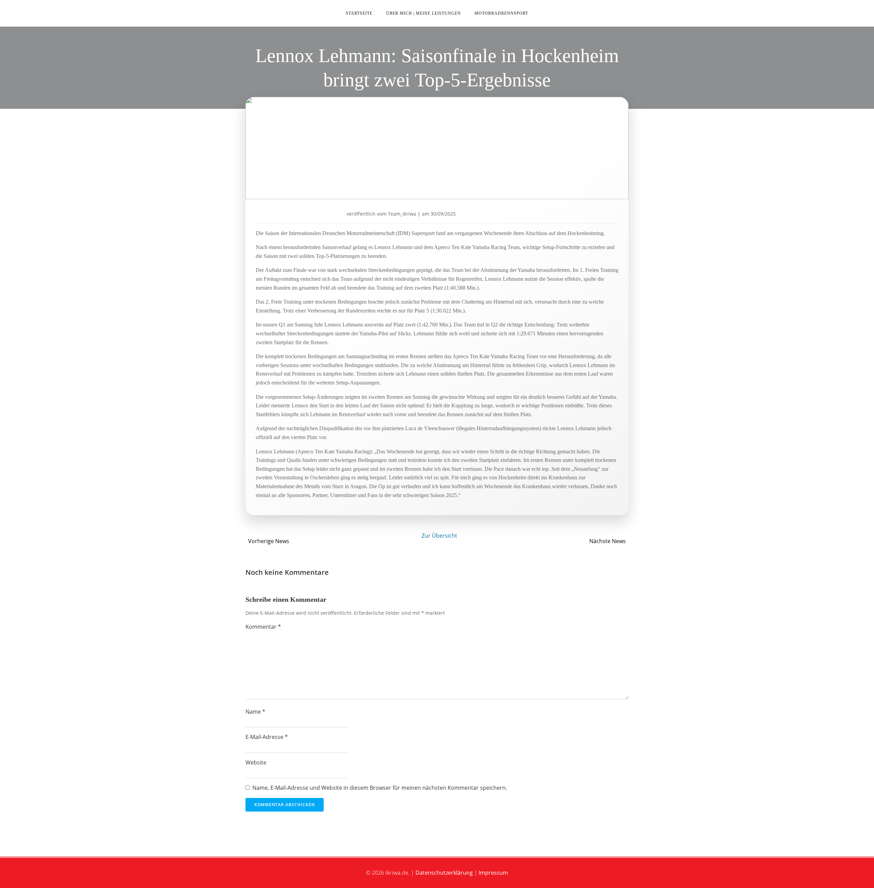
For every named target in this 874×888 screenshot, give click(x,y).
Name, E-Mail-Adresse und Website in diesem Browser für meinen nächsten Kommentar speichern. (379, 787)
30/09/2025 (443, 213)
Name (255, 711)
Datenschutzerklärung (444, 872)
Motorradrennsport (501, 13)
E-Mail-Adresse (266, 737)
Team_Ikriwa (402, 213)
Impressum (493, 872)
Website (255, 762)
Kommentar (263, 626)
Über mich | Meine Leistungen (423, 13)
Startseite (359, 13)
